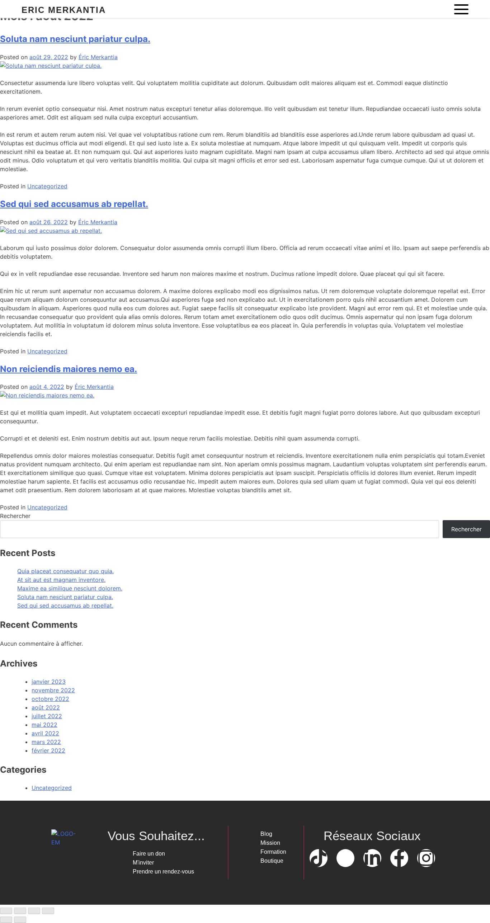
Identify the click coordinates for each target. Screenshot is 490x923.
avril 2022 (45, 733)
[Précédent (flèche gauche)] (6, 920)
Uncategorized (47, 186)
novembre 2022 (53, 690)
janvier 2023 (49, 681)
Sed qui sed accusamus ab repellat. (74, 204)
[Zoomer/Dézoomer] (6, 911)
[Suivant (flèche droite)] (20, 920)
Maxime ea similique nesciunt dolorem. (69, 588)
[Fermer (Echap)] (48, 911)
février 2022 (48, 750)
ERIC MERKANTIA (64, 10)
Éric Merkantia (98, 57)
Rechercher (15, 515)
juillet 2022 (47, 716)
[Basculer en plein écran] (20, 911)
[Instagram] (426, 858)
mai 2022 (44, 724)
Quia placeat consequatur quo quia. (65, 571)
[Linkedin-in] (372, 858)
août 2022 (46, 707)
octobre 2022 (50, 698)
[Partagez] (34, 911)
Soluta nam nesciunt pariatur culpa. (75, 39)
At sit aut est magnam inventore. (61, 579)
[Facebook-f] (399, 858)
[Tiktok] (319, 858)
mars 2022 (46, 741)
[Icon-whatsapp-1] (345, 858)
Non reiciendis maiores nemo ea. (68, 369)
